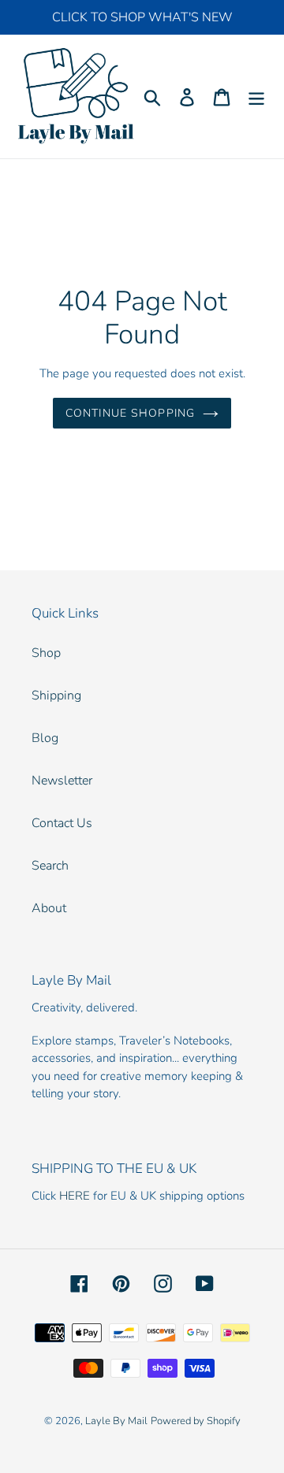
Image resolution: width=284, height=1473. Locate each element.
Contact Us (62, 823)
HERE (74, 1196)
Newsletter (62, 780)
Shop (46, 653)
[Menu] (256, 96)
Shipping (56, 695)
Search (50, 865)
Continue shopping (130, 413)
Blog (45, 738)
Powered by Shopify (196, 1421)
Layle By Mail (116, 1421)
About (49, 908)
